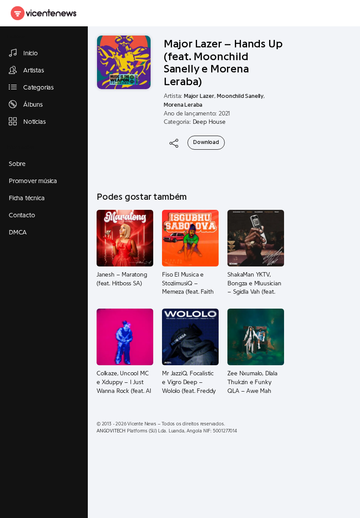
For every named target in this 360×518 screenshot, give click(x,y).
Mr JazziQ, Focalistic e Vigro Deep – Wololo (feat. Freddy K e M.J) (189, 382)
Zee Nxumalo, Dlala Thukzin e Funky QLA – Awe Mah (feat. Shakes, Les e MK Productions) (252, 382)
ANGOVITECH (111, 430)
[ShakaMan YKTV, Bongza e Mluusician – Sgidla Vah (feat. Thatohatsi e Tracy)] (255, 238)
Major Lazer (199, 96)
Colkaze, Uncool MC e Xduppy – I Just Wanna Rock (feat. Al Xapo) (124, 382)
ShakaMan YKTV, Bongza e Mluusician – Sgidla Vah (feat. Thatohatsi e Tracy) (254, 283)
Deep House (209, 122)
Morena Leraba (183, 105)
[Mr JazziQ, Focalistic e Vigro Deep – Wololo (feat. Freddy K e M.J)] (190, 337)
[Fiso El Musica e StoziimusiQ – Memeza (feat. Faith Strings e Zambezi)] (190, 238)
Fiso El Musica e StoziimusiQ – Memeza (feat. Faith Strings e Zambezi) (187, 283)
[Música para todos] (44, 13)
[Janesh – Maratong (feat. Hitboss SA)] (125, 238)
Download (206, 142)
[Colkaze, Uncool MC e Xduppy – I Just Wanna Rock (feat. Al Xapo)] (125, 337)
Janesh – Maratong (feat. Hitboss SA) (122, 279)
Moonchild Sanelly (240, 96)
